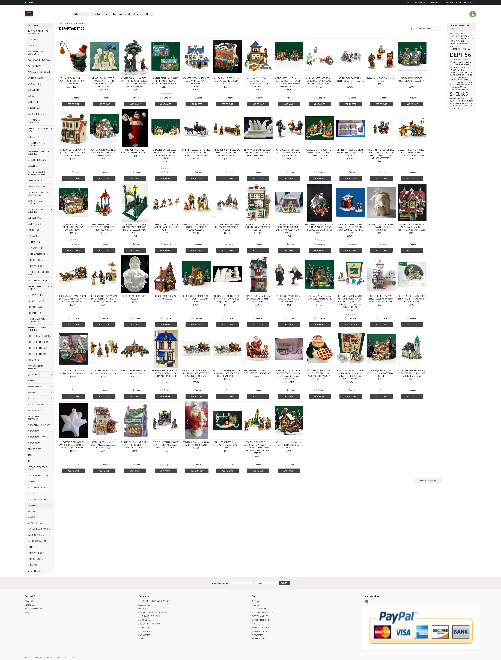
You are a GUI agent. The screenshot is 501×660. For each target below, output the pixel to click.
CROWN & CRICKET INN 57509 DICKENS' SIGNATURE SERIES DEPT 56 (257, 227)
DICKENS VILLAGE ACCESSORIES (35, 202)
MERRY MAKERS (34, 313)
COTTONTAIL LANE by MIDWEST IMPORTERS (37, 173)
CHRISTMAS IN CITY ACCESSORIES (36, 144)
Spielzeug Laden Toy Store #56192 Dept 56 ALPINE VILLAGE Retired (381, 373)
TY (29, 461)
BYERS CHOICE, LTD (36, 114)
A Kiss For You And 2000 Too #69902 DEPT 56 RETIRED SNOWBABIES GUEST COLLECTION (104, 82)
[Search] (26, 2)
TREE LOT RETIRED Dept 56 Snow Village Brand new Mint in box (226, 445)
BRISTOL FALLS (34, 108)
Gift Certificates (447, 2)
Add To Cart (73, 104)
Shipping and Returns (126, 14)
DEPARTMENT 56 (35, 523)
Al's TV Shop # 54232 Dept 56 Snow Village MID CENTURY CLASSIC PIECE (226, 81)
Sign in (458, 2)
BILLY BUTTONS (34, 84)
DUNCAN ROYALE (35, 218)
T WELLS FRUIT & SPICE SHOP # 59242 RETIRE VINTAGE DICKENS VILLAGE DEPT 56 (134, 445)
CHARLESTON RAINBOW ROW (38, 129)
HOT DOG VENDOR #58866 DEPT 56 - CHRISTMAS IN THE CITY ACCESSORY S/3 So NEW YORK (103, 299)
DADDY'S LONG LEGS (36, 186)
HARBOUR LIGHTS (35, 260)
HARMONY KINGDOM (36, 266)
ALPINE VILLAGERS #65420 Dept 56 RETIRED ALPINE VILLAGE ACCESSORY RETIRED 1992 (319, 81)
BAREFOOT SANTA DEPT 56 (459, 36)
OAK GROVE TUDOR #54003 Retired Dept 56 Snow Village (72, 371)
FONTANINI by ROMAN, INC (39, 529)
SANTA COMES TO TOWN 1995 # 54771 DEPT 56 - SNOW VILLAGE (257, 371)
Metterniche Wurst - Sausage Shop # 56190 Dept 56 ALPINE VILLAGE (319, 299)
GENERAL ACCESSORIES (38, 254)
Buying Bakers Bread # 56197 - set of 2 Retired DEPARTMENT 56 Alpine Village (288, 153)
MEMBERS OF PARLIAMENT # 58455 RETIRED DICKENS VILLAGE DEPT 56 (288, 299)
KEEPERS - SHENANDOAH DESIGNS (38, 287)
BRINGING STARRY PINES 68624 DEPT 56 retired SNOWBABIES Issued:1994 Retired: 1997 (257, 153)
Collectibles (33, 166)
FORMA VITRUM (34, 242)
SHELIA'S (31, 392)
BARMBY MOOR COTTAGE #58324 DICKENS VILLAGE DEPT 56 (411, 81)
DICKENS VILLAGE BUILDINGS (35, 210)
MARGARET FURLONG (37, 301)
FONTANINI (32, 236)
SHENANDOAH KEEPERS (465, 101)
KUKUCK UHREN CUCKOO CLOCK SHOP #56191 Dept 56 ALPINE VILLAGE (196, 299)
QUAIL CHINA (33, 374)
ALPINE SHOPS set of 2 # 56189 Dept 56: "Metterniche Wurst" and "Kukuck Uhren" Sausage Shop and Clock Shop (288, 82)
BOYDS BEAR (33, 102)
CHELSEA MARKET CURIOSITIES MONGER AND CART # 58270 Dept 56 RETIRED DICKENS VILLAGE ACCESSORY (380, 154)
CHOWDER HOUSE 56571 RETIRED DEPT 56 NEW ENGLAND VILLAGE (73, 227)
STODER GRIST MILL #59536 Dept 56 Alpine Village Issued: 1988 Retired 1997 (104, 445)
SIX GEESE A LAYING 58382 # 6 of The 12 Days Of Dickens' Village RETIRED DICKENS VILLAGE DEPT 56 (350, 374)
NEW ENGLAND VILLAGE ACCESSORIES (38, 320)
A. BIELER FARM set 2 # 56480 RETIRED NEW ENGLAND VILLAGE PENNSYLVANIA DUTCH (165, 81)
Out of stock (73, 250)
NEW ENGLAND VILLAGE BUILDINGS (38, 328)
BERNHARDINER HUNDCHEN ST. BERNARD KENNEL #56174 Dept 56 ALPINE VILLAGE (104, 153)
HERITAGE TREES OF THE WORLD (38, 273)
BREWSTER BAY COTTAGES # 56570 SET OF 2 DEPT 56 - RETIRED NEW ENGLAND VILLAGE (165, 154)
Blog (149, 14)
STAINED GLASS (34, 449)
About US (80, 14)
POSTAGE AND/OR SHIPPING (35, 367)
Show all (141, 638)
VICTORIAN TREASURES (38, 475)
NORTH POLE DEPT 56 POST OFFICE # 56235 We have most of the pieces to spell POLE (380, 299)
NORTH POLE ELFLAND (37, 354)
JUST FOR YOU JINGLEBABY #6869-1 (134, 297)
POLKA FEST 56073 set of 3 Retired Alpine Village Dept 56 (103, 371)
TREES (31, 455)
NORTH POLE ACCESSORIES (39, 336)
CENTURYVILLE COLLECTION (34, 121)
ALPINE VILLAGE (34, 66)
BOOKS (31, 96)
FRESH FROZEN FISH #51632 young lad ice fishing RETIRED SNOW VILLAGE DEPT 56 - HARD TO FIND (350, 228)
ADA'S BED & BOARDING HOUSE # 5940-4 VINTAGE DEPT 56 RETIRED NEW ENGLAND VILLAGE (196, 82)
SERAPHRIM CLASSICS (37, 541)
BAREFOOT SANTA (35, 78)
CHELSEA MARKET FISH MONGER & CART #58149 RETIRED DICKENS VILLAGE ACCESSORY (411, 153)
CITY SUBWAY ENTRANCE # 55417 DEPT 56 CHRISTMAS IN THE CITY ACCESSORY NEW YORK (134, 228)
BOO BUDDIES (33, 90)
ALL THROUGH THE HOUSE (39, 60)
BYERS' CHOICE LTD (36, 535)
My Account (435, 2)
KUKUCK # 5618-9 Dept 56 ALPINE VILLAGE (165, 297)
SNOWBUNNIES (34, 443)
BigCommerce (76, 658)
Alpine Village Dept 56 (458, 34)
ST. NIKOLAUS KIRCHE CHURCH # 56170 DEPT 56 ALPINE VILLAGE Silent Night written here (411, 373)
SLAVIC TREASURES (36, 404)
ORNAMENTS (33, 360)
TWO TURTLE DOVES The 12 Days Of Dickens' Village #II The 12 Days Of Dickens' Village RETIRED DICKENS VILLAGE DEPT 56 (257, 447)
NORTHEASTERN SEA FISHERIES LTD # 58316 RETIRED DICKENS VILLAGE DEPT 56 (411, 299)
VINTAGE (31, 481)
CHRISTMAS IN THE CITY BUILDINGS (38, 152)
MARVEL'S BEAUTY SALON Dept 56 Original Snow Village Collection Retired (258, 299)
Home (61, 24)
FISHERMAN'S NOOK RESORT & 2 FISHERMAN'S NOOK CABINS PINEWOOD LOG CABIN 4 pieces (319, 227)
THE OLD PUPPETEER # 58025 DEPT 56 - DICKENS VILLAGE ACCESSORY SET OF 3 (165, 445)
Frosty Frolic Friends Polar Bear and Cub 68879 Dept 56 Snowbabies (381, 227)
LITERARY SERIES (35, 295)
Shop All (31, 398)
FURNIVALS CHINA (35, 248)
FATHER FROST (34, 230)
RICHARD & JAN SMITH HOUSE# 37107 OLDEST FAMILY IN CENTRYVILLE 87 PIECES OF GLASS (165, 374)
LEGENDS (31, 45)
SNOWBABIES (33, 431)
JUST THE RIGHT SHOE (37, 280)
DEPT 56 (31, 511)
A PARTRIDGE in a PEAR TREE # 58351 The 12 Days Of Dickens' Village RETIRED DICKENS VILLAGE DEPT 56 (134, 82)
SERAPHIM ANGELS (36, 386)
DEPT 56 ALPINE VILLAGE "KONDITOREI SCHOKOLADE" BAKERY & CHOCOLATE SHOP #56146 (288, 228)
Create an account (469, 2)
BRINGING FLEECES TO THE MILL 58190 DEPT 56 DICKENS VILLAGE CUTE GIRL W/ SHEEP (196, 153)
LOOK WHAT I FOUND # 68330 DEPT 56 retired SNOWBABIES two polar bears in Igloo (226, 299)
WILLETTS (32, 493)
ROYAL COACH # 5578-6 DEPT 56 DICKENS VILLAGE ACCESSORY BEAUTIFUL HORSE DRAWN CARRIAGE (196, 374)
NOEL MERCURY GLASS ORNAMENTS (37, 52)
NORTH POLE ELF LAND (37, 348)
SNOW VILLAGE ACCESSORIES (34, 417)
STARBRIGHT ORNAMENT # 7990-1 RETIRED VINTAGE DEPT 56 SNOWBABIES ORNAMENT (73, 445)
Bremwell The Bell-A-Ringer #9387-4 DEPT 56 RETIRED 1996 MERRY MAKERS (73, 81)
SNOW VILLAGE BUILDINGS (39, 425)
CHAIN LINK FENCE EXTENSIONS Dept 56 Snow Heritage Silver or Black (349, 153)
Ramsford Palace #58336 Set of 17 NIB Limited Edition (134, 371)
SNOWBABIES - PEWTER (38, 437)
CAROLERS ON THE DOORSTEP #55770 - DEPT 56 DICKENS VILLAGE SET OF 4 (319, 153)
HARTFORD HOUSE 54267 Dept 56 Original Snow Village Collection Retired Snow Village (411, 227)
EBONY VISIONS (34, 224)
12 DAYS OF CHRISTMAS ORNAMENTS (38, 32)
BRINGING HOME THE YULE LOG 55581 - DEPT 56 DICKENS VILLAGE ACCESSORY (227, 153)
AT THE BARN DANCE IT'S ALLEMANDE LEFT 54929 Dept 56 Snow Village (350, 81)
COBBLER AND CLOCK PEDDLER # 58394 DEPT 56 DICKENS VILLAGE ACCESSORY (196, 227)
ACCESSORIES (34, 39)
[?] (452, 28)
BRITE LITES (33, 137)
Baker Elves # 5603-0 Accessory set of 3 (380, 79)
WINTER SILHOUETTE (37, 499)
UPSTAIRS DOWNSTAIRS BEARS (38, 468)
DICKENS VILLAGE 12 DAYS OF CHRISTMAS (39, 193)
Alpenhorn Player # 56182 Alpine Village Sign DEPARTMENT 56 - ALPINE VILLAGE (258, 82)
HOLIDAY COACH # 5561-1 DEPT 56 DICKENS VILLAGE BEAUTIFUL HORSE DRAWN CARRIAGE (73, 299)
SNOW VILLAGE (467, 103)
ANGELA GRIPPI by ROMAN (39, 72)
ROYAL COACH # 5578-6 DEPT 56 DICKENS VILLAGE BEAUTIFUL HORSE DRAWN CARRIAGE (226, 373)
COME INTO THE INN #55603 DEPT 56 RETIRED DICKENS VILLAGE (227, 227)
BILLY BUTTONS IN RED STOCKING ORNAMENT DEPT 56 (134, 151)
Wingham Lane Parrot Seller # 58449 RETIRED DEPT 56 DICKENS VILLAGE (288, 445)
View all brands (34, 571)
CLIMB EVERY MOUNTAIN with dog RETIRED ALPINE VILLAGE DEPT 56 (165, 227)
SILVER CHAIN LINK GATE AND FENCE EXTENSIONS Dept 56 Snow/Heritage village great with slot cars (288, 374)
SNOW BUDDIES (34, 410)
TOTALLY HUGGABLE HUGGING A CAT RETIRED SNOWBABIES (196, 443)
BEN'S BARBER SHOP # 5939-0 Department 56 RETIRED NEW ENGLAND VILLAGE (72, 153)
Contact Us (99, 14)
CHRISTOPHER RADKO (37, 160)
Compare (75, 98)
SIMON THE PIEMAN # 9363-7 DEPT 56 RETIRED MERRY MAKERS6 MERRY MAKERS (319, 373)
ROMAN (31, 380)
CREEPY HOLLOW (35, 180)
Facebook (366, 601)
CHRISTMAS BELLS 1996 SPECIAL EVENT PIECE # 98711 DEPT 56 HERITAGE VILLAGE (103, 227)
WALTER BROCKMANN (37, 487)
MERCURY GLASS (35, 307)
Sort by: (411, 29)
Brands (69, 24)
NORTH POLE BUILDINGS (38, 342)
